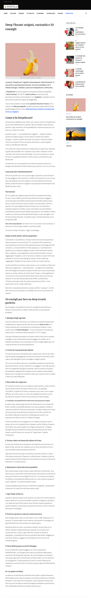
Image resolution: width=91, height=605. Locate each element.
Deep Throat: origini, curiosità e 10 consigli (74, 118)
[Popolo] (11, 6)
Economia (40, 13)
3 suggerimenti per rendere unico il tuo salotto (80, 44)
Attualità (30, 13)
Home (5, 13)
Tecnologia (50, 13)
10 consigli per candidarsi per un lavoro (80, 31)
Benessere (69, 13)
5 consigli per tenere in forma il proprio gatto (80, 59)
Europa (21, 13)
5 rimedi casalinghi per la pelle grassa (79, 72)
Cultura (13, 13)
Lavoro (60, 13)
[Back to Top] (85, 599)
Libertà (68, 146)
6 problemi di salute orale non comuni (80, 84)
